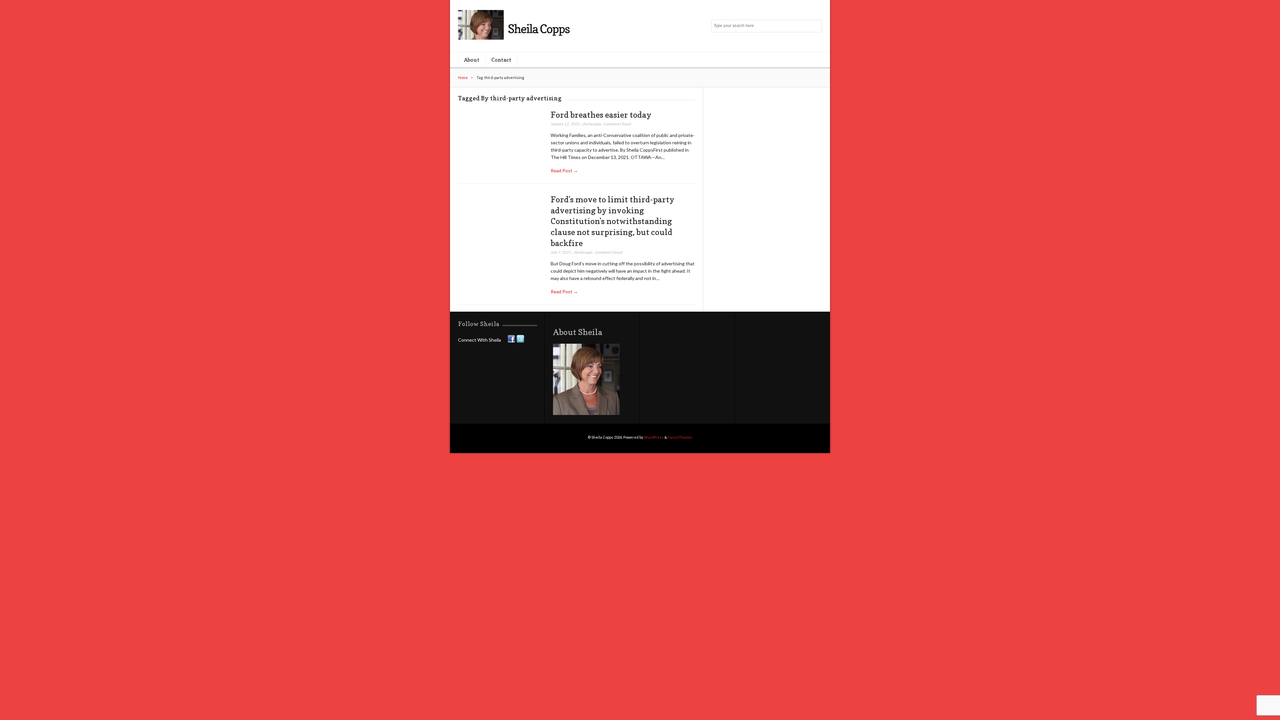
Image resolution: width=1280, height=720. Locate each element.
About (471, 59)
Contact (501, 59)
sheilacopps (591, 123)
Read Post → (564, 170)
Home (463, 77)
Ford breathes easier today (601, 115)
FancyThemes (680, 437)
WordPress (654, 437)
